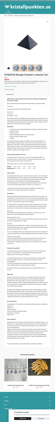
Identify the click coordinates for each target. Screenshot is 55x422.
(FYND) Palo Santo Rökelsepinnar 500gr (39, 385)
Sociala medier (8, 408)
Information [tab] (9, 94)
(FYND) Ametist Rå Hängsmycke (15, 385)
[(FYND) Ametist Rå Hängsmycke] (15, 371)
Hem (5, 15)
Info (5, 404)
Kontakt (6, 401)
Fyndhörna (10, 15)
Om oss (6, 397)
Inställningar (41, 418)
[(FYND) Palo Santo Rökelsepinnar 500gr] (39, 371)
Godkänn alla (23, 418)
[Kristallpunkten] (27, 7)
